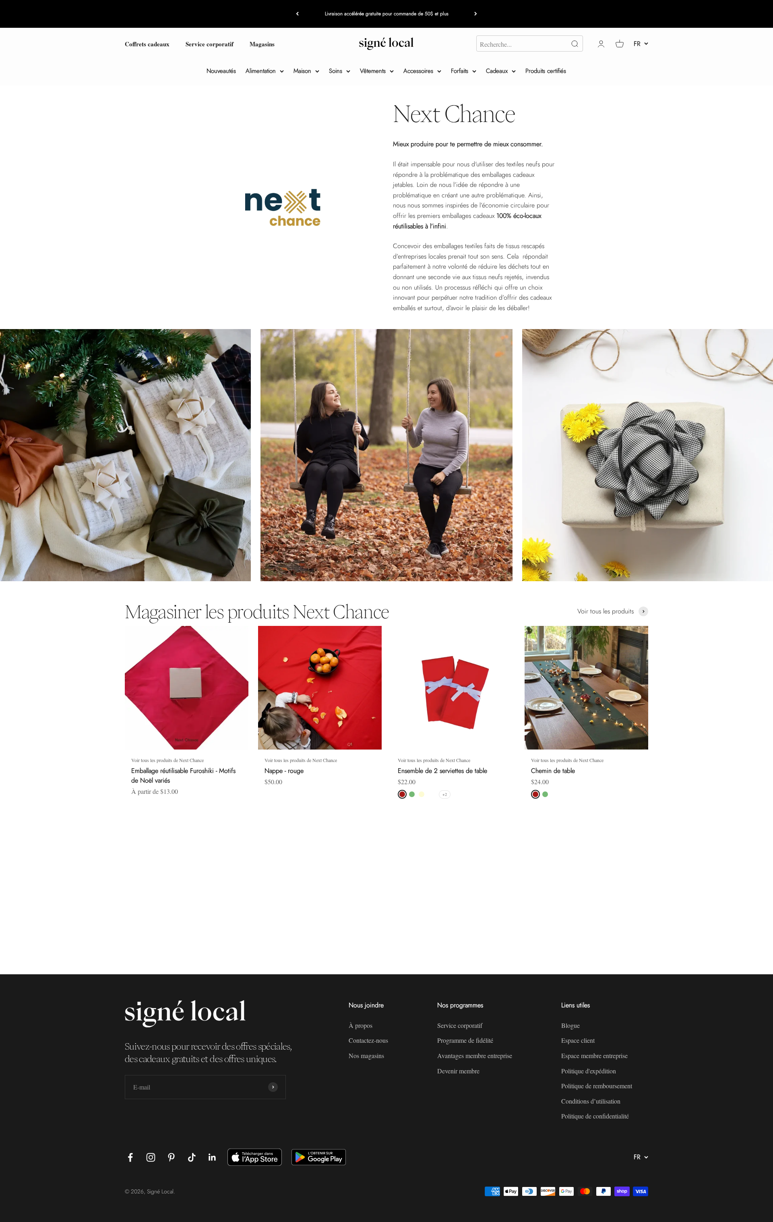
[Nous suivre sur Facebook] (130, 1157)
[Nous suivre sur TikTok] (191, 1157)
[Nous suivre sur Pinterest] (171, 1157)
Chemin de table (553, 770)
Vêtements (373, 70)
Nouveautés (221, 70)
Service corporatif (210, 43)
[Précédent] (297, 14)
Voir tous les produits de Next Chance (167, 760)
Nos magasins (366, 1055)
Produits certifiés (545, 70)
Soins (335, 70)
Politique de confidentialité (595, 1116)
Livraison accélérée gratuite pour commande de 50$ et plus (387, 13)
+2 (444, 794)
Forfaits (459, 70)
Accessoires (418, 70)
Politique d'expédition (588, 1071)
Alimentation (261, 70)
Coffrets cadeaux (147, 43)
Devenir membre (458, 1071)
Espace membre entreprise (594, 1055)
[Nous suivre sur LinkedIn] (212, 1157)
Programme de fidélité (465, 1040)
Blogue (570, 1025)
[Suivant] (475, 14)
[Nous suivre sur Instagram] (150, 1157)
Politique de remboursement (596, 1085)
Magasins (262, 43)
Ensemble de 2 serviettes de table (442, 770)
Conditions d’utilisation (590, 1101)
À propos (360, 1025)
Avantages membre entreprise (474, 1055)
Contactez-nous (368, 1040)
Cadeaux (497, 70)
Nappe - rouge (284, 770)
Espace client (578, 1040)
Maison (302, 70)
